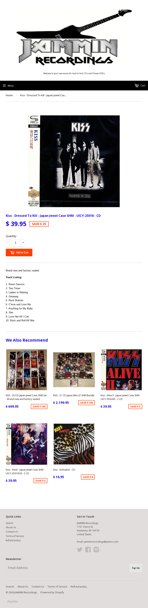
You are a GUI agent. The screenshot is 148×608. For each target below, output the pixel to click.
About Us (11, 527)
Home (9, 95)
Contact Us (12, 531)
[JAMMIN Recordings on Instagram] (96, 551)
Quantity (11, 236)
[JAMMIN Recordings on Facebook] (88, 551)
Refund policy (13, 540)
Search (9, 523)
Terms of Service (15, 536)
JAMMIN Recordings (26, 592)
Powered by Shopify (52, 592)
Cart (142, 85)
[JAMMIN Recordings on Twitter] (80, 551)
